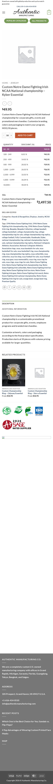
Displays (33, 217)
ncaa (18, 248)
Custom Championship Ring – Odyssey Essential (12, 392)
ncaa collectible (37, 254)
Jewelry (14, 83)
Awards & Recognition (20, 217)
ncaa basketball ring (25, 251)
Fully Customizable (22, 237)
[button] (3, 12)
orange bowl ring (40, 279)
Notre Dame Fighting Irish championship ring (24, 265)
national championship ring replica (19, 243)
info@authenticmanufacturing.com (19, 703)
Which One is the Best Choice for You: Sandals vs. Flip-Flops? (25, 723)
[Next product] (4, 103)
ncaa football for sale (30, 257)
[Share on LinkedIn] (29, 287)
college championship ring (27, 232)
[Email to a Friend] (19, 287)
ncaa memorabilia (21, 259)
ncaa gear (9, 259)
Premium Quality (9, 281)
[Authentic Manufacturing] (26, 12)
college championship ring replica (37, 234)
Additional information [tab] (14, 309)
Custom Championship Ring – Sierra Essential (37, 392)
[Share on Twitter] (14, 287)
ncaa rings (10, 262)
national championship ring (12, 240)
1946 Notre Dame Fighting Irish (19, 223)
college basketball (9, 232)
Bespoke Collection (25, 229)
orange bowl (28, 279)
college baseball (39, 229)
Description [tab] (8, 304)
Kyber (43, 237)
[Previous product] (10, 103)
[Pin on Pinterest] (24, 287)
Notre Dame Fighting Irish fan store (21, 270)
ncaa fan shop (16, 257)
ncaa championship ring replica (18, 254)
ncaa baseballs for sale (30, 248)
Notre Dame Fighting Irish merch (30, 273)
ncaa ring (32, 259)
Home (5, 83)
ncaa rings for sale (22, 262)
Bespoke (13, 229)
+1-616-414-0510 (10, 700)
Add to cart (25, 135)
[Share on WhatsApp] (4, 287)
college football (8, 237)
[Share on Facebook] (9, 287)
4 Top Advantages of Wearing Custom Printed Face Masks (26, 732)
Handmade (35, 237)
